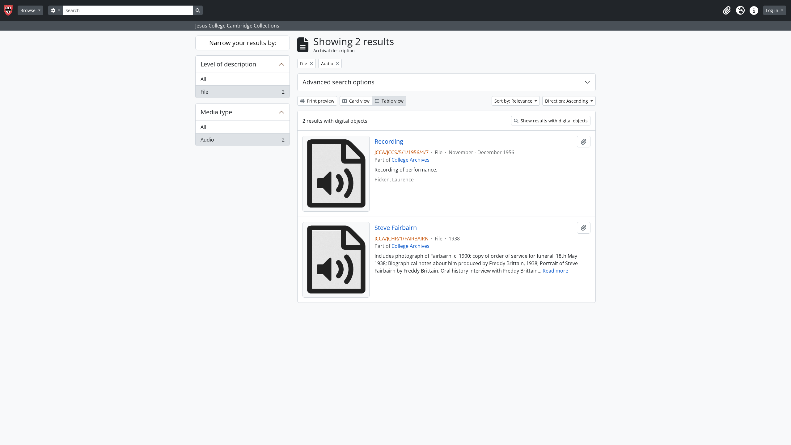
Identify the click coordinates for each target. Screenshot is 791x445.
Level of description (228, 64)
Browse (28, 10)
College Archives (410, 159)
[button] (727, 10)
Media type (216, 112)
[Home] (11, 10)
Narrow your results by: (242, 43)
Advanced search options (338, 82)
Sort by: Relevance (514, 101)
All (203, 79)
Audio (242, 141)
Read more (555, 270)
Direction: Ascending (567, 101)
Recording (388, 141)
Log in (773, 10)
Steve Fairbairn (395, 227)
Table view (392, 101)
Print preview (320, 101)
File (242, 93)
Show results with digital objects (553, 121)
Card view (359, 101)
